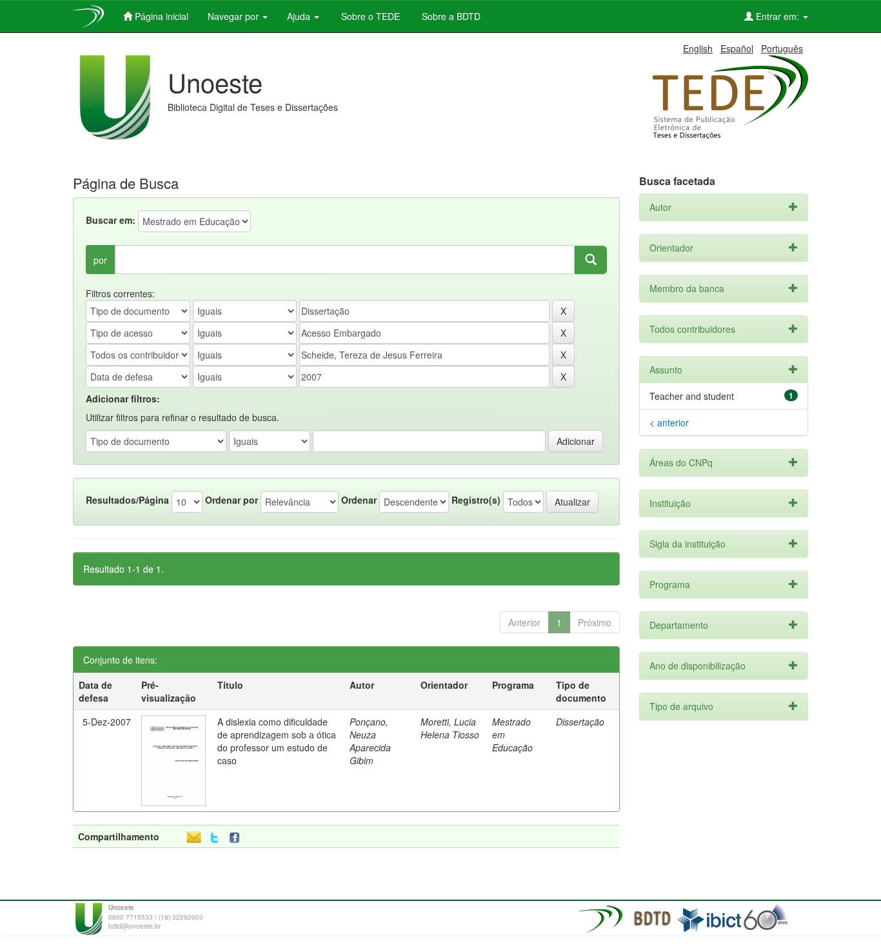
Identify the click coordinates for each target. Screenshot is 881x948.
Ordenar (359, 499)
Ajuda (300, 16)
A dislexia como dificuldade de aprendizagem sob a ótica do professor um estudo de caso (276, 741)
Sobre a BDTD (449, 16)
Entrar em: (777, 16)
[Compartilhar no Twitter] (214, 838)
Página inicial (160, 16)
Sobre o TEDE (369, 16)
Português (782, 48)
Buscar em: (110, 219)
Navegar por (234, 16)
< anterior (669, 422)
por (100, 259)
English (698, 48)
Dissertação (580, 721)
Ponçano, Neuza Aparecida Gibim (370, 741)
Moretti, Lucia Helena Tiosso (450, 728)
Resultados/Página (127, 499)
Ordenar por (231, 499)
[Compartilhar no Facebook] (237, 838)
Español (736, 48)
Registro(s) (475, 499)
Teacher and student (691, 396)
